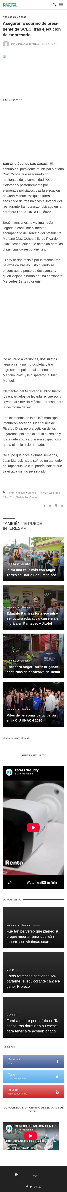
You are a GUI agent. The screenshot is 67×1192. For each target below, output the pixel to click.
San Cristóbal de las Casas (20, 497)
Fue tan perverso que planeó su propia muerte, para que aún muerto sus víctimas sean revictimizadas (33, 936)
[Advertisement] (33, 134)
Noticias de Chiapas (14, 16)
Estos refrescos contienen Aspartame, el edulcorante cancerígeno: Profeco (33, 981)
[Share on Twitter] (50, 505)
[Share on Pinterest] (56, 505)
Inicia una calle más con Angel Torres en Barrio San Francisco (31, 572)
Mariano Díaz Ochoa (23, 492)
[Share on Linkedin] (61, 505)
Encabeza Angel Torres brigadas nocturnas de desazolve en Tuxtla (33, 669)
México (11, 1014)
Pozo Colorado (51, 492)
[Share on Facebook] (44, 505)
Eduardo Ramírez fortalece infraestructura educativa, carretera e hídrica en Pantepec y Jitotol (32, 618)
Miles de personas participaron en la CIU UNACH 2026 (31, 718)
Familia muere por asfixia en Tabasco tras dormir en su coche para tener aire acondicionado (33, 1026)
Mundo (10, 970)
